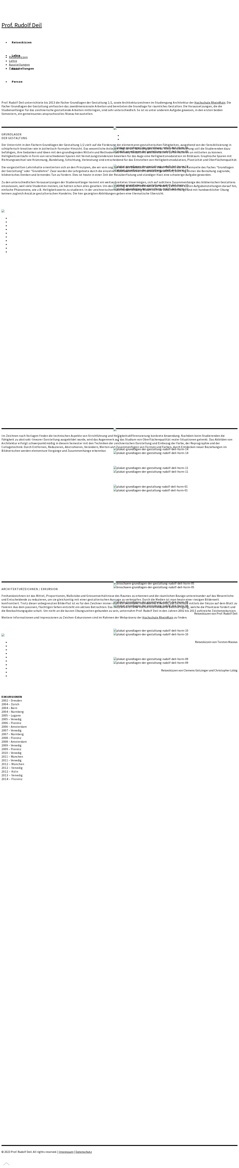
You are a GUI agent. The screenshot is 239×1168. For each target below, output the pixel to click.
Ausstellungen (19, 64)
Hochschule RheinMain (209, 102)
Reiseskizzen (22, 42)
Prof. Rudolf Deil (21, 25)
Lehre (13, 61)
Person (17, 81)
